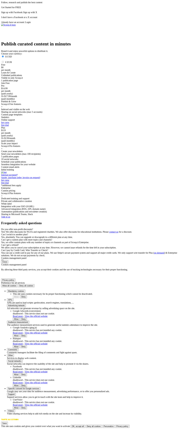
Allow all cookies (9, 286)
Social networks (15, 361)
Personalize (108, 426)
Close (4, 262)
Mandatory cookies (16, 291)
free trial (5, 125)
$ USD (8, 56)
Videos (11, 411)
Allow (16, 297)
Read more (18, 316)
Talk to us (5, 217)
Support (11, 394)
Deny (23, 297)
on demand (159, 253)
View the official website (36, 316)
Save (4, 423)
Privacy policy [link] (8, 280)
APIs (10, 300)
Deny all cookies (26, 286)
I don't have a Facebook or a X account (19, 17)
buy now (5, 122)
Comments (12, 350)
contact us (113, 232)
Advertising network (16, 305)
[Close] (2, 259)
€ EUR (8, 62)
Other (10, 355)
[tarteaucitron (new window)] (9, 421)
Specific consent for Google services (23, 388)
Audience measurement (18, 322)
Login (28, 22)
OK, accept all (78, 426)
